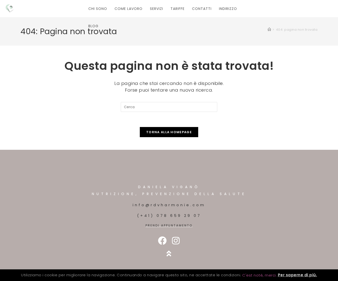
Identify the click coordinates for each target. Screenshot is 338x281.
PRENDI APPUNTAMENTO (169, 225)
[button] (259, 275)
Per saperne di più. (297, 275)
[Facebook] (162, 240)
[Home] (269, 29)
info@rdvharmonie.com (169, 204)
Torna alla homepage (169, 132)
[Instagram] (175, 240)
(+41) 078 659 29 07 (169, 215)
